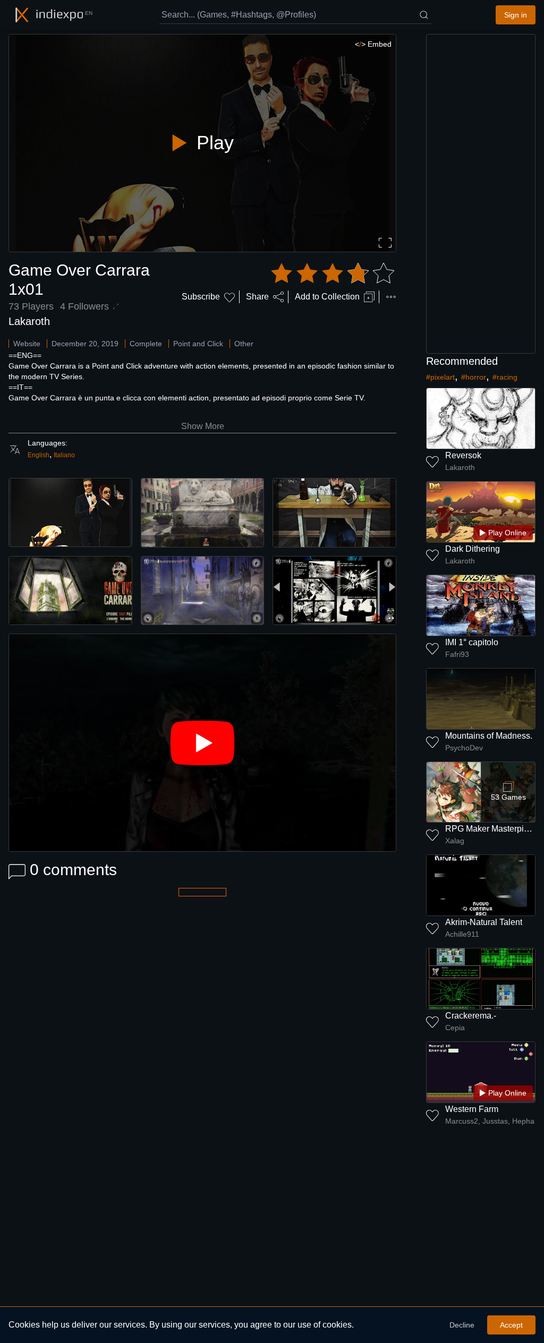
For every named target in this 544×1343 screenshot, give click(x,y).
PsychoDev (464, 747)
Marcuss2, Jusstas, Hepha (489, 1121)
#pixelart (440, 377)
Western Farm (471, 1109)
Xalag (454, 840)
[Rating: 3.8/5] (332, 273)
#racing (504, 377)
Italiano (64, 455)
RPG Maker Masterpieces (493, 828)
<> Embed (373, 44)
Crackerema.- (470, 1015)
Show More (202, 426)
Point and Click (198, 343)
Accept (511, 1325)
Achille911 (462, 934)
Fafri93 (457, 654)
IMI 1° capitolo (471, 642)
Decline (461, 1325)
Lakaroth (29, 321)
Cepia (455, 1027)
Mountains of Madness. (488, 735)
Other (243, 343)
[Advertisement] (481, 194)
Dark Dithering (472, 548)
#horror (473, 377)
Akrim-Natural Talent (483, 922)
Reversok (463, 455)
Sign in (515, 15)
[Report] (391, 297)
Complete (146, 343)
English (38, 455)
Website (26, 343)
